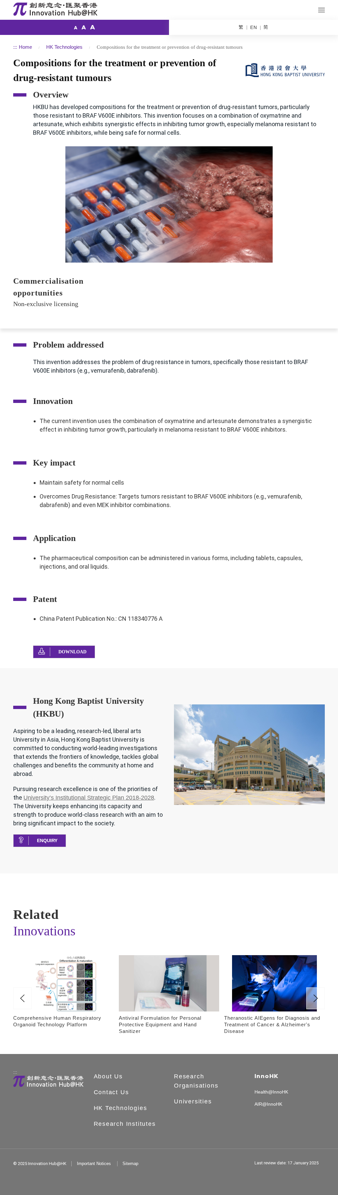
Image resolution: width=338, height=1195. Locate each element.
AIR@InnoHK (268, 1104)
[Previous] (22, 998)
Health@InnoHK (271, 1092)
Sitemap (130, 1163)
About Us (108, 1076)
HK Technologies (64, 47)
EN (253, 27)
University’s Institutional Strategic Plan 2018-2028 (88, 797)
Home (25, 47)
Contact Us (111, 1092)
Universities (193, 1101)
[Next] (315, 998)
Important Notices (94, 1163)
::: (15, 47)
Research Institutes (125, 1124)
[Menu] (321, 10)
